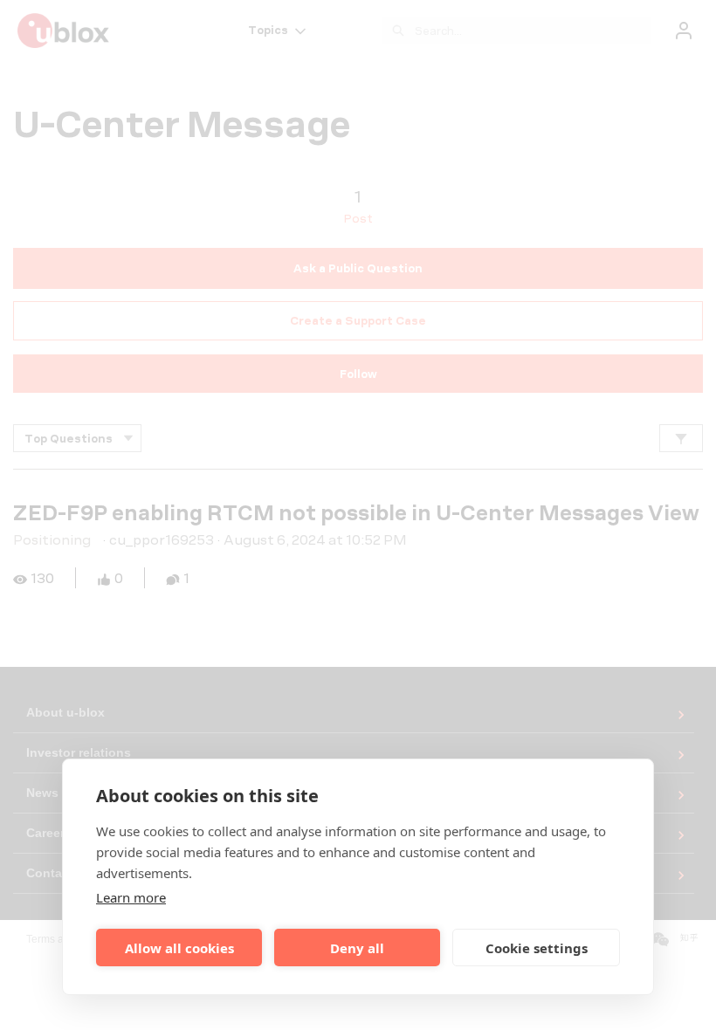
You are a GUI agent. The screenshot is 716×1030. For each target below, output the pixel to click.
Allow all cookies (179, 948)
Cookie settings (536, 948)
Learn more (131, 897)
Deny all (357, 948)
